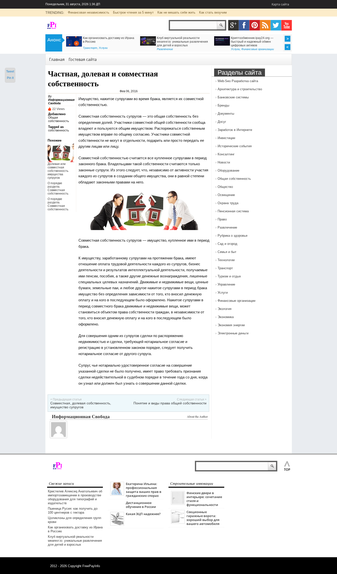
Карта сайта (280, 4)
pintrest (254, 25)
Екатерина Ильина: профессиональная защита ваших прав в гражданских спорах (143, 490)
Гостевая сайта (83, 59)
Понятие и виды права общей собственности (169, 403)
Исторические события (235, 146)
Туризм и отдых (229, 276)
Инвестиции (226, 138)
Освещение (226, 195)
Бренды (223, 105)
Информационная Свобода (81, 416)
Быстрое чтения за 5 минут (133, 12)
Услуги (223, 292)
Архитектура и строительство (240, 89)
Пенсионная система (233, 211)
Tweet (10, 71)
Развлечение (227, 227)
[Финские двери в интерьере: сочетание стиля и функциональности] (178, 503)
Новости (224, 162)
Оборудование (228, 170)
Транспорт (225, 268)
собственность (58, 130)
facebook (244, 25)
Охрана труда (228, 203)
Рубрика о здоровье (279, 47)
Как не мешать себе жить (176, 12)
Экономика (226, 317)
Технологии (226, 260)
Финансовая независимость (88, 12)
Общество (225, 187)
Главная (57, 59)
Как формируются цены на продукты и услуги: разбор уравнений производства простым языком (219, 41)
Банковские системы (233, 97)
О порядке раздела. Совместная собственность (58, 188)
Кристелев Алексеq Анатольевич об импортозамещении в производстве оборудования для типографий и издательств (75, 497)
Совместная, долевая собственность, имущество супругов (80, 405)
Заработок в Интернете (235, 130)
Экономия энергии (231, 325)
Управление (226, 284)
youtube (286, 25)
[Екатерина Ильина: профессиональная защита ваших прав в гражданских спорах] (117, 494)
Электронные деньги (233, 333)
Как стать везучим (213, 12)
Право (222, 219)
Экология (224, 309)
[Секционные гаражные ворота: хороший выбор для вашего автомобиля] (178, 522)
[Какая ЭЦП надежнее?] (117, 524)
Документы (226, 113)
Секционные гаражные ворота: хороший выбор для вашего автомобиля (203, 518)
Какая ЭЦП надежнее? (143, 514)
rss (265, 25)
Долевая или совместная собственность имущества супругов (58, 170)
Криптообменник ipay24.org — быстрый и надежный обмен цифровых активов (66, 41)
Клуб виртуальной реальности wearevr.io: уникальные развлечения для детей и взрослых (75, 540)
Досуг (222, 122)
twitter (276, 25)
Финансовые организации (72, 49)
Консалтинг (201, 49)
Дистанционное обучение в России (141, 505)
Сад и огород (227, 244)
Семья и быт (227, 252)
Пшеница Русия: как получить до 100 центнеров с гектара (72, 510)
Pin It (10, 78)
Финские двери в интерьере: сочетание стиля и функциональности (204, 499)
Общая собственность (58, 119)
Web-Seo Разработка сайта (238, 81)
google (233, 25)
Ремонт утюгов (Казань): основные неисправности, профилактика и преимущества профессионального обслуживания (141, 43)
